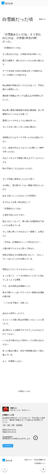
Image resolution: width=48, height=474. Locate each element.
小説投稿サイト (40, 463)
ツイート (9, 446)
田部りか (42, 19)
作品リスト (28, 460)
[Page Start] (43, 469)
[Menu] (4, 469)
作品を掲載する (40, 460)
